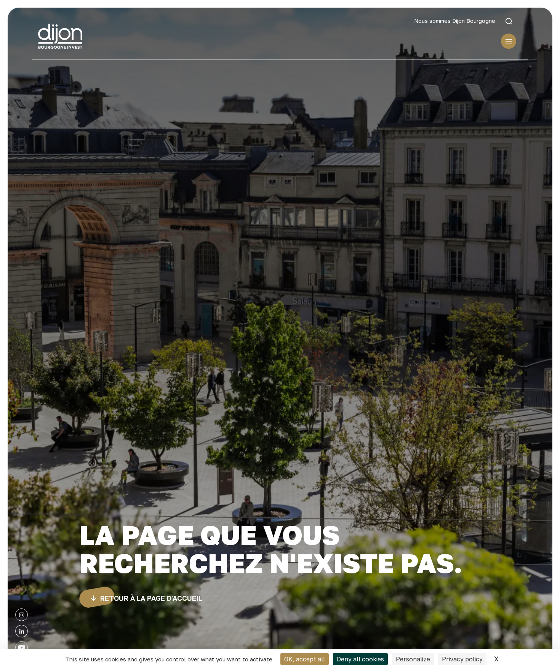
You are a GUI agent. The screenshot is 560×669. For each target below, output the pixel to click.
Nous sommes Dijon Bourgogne (454, 21)
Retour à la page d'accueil (151, 598)
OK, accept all (304, 659)
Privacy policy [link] (462, 659)
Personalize (413, 659)
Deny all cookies (360, 659)
